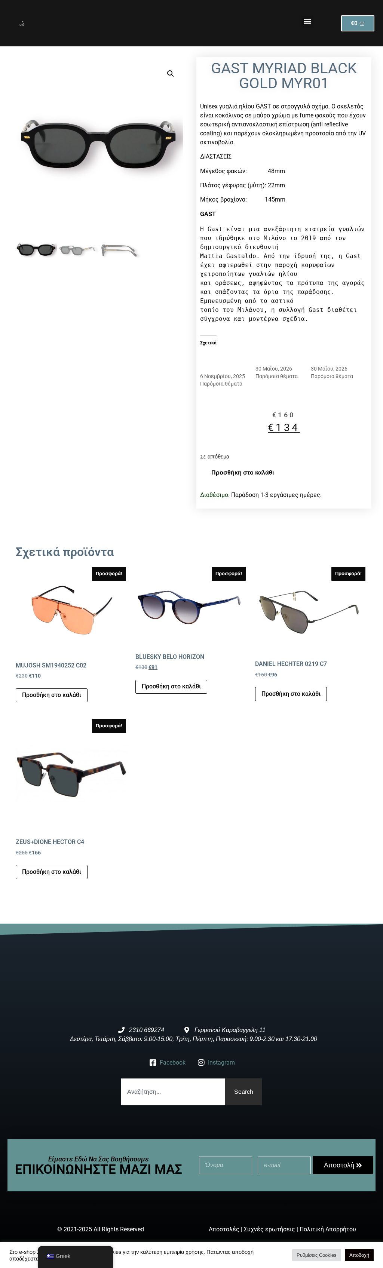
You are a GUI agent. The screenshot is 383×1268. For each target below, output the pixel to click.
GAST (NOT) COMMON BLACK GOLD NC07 (220, 361)
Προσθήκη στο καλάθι (242, 472)
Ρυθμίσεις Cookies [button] (317, 1255)
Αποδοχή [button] (359, 1255)
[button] (307, 21)
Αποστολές (224, 1229)
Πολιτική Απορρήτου (328, 1229)
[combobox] (173, 1091)
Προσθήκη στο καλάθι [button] (51, 695)
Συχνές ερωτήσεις (269, 1229)
